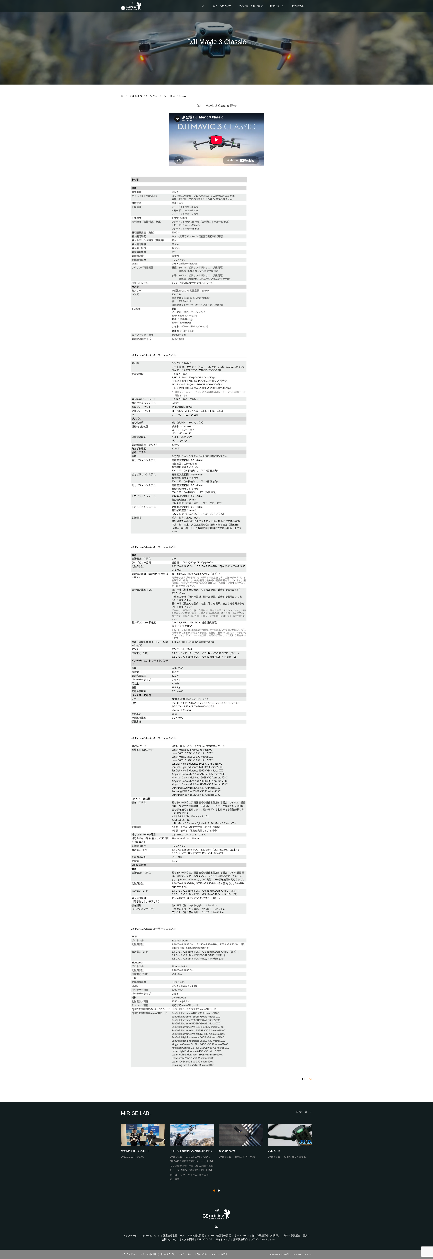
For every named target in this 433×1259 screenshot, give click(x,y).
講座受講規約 (240, 1239)
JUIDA (139, 1161)
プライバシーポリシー (263, 1239)
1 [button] (214, 1191)
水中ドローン (277, 6)
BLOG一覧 (301, 1112)
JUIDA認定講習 (196, 1235)
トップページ (130, 1235)
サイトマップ (223, 1239)
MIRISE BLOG (204, 1239)
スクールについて (222, 6)
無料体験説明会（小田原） (266, 1235)
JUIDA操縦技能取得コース (141, 1170)
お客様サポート (300, 6)
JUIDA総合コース (148, 1175)
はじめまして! (226, 1151)
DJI (310, 1079)
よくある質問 (186, 1239)
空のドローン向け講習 (251, 6)
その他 (246, 1156)
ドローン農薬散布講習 (219, 1235)
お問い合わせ (169, 1239)
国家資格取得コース (173, 1235)
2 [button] (219, 1191)
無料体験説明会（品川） (297, 1235)
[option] (219, 1153)
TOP (202, 6)
